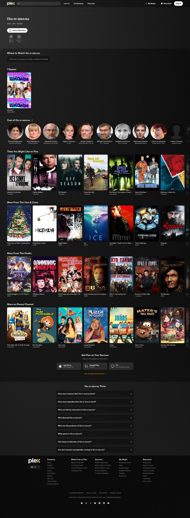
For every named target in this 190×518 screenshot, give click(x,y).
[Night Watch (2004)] (70, 226)
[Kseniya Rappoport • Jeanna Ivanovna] (15, 133)
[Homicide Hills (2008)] (96, 175)
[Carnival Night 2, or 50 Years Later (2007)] (19, 276)
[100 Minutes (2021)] (173, 276)
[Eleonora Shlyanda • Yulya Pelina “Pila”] (159, 133)
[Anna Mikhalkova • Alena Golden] (33, 133)
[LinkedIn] (104, 503)
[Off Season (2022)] (70, 175)
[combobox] (40, 3)
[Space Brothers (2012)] (147, 175)
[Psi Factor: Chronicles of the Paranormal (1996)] (121, 175)
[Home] (11, 3)
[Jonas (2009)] (121, 327)
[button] (19, 38)
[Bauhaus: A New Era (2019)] (173, 175)
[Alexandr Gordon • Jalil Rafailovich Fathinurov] (51, 133)
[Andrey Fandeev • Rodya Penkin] (176, 133)
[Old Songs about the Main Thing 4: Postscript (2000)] (70, 276)
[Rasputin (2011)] (173, 226)
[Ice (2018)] (96, 226)
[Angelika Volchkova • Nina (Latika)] (123, 133)
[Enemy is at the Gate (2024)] (147, 276)
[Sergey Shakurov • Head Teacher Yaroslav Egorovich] (87, 133)
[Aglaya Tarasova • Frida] (69, 133)
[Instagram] (82, 503)
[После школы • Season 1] (19, 92)
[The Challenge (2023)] (147, 226)
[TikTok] (86, 503)
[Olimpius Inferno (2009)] (45, 276)
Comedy (19, 23)
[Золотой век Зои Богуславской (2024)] (96, 276)
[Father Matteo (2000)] (45, 175)
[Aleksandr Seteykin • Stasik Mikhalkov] (141, 133)
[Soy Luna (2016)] (70, 327)
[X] (90, 503)
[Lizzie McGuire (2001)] (96, 327)
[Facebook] (99, 503)
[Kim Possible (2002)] (45, 327)
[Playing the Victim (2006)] (45, 226)
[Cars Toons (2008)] (147, 327)
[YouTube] (108, 503)
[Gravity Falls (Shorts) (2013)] (173, 327)
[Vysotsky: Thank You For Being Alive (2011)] (121, 226)
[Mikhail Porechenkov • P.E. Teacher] (105, 133)
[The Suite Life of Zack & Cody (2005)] (19, 327)
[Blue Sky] (95, 503)
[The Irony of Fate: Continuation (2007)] (19, 226)
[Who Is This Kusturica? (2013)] (121, 276)
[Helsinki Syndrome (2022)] (19, 175)
